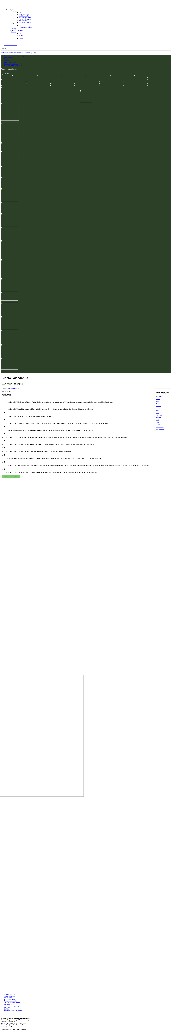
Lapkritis (158, 422)
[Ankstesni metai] (1, 72)
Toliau (15, 477)
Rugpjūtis (159, 415)
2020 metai (159, 396)
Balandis (158, 406)
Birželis (158, 410)
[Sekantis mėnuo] (4, 72)
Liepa (157, 413)
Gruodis (158, 424)
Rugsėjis (158, 417)
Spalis (157, 420)
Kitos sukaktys (160, 427)
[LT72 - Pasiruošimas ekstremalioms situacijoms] (10, 140)
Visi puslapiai (160, 429)
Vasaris (158, 401)
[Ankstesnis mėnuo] (2, 72)
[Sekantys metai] (3, 72)
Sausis (158, 399)
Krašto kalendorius (14, 388)
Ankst (7, 477)
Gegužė (158, 408)
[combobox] (86, 49)
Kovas (158, 403)
